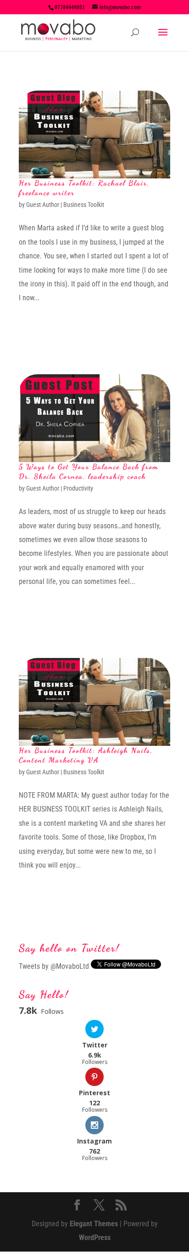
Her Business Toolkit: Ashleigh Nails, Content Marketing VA (86, 755)
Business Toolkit (83, 204)
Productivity (78, 488)
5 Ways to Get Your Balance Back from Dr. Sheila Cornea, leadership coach (89, 471)
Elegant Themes (94, 1223)
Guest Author (42, 204)
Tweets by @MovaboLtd (54, 966)
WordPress (95, 1237)
